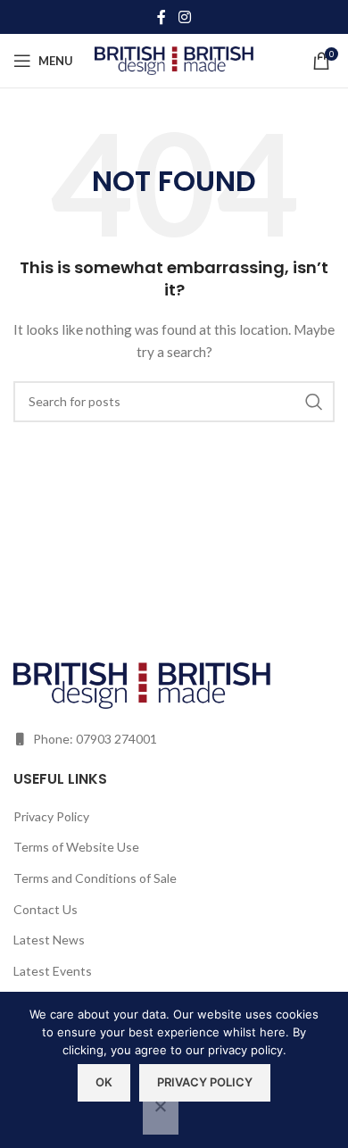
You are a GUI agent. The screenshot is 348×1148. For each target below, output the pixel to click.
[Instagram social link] (184, 17)
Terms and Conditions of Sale (95, 878)
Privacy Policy (51, 816)
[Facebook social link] (161, 17)
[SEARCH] (314, 401)
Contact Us (45, 909)
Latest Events (52, 970)
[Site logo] (174, 59)
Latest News (49, 939)
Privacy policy (205, 1082)
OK (103, 1082)
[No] (160, 1116)
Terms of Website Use (76, 846)
